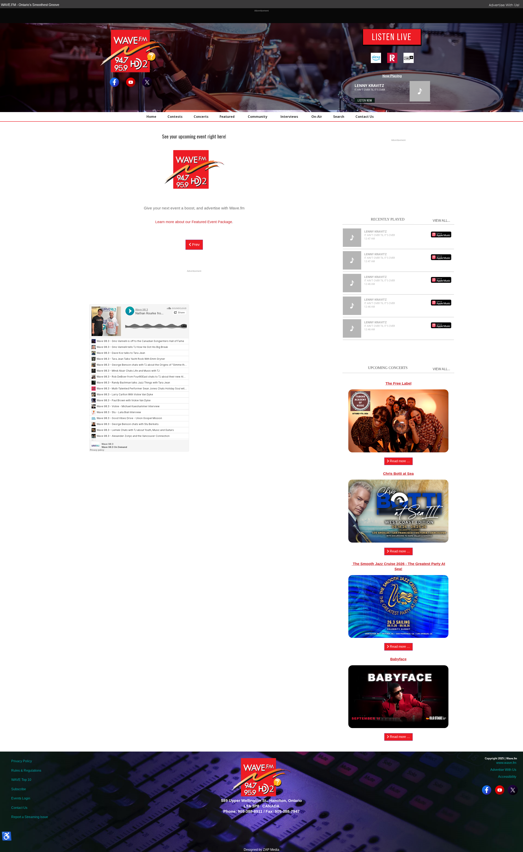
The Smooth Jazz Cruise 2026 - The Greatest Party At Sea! (398, 566)
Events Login (20, 798)
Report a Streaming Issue (29, 817)
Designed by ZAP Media (261, 849)
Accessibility (506, 776)
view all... (441, 220)
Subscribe (18, 789)
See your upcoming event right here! (194, 136)
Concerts (201, 116)
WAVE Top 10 (21, 779)
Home (151, 116)
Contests (175, 116)
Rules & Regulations (26, 770)
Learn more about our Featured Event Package (193, 222)
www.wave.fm (506, 762)
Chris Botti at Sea (398, 474)
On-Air (316, 116)
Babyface (398, 659)
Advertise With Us (503, 769)
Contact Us (364, 116)
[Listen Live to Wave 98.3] (392, 37)
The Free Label (398, 383)
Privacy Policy (21, 761)
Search (338, 116)
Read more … (399, 461)
